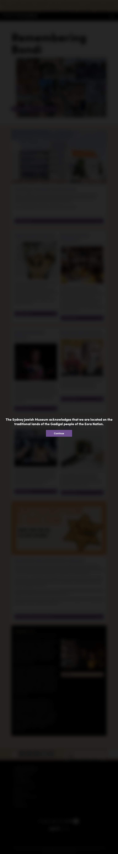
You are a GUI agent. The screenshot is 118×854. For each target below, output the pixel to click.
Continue (59, 433)
